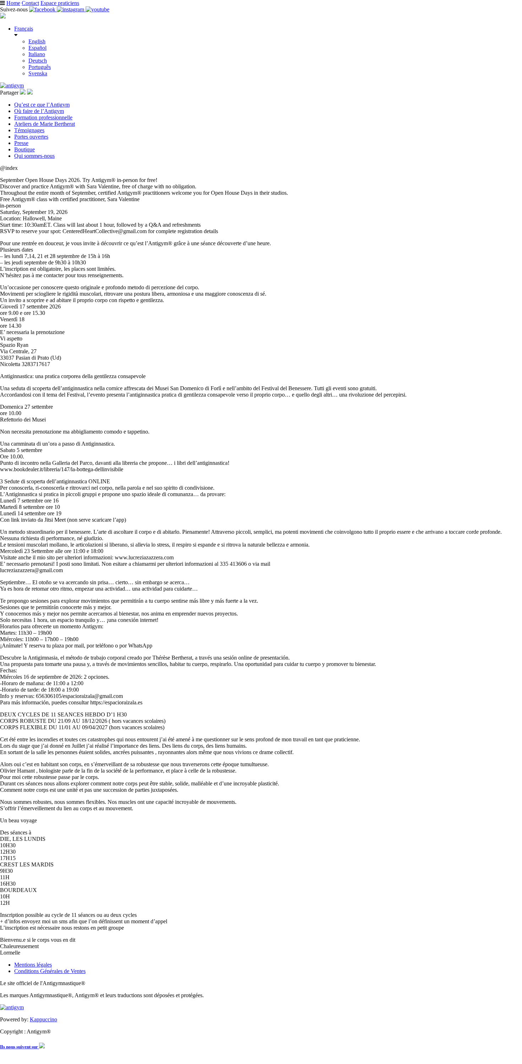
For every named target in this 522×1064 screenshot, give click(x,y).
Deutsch (37, 61)
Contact (30, 3)
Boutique (24, 149)
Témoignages (29, 130)
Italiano (36, 54)
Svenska (37, 73)
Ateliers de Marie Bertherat (44, 124)
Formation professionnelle (43, 117)
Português (39, 67)
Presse (21, 143)
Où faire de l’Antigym (39, 111)
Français (23, 29)
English (36, 41)
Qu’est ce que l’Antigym (42, 105)
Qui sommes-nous (34, 156)
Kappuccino (43, 1019)
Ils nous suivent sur (19, 1046)
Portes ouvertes (31, 137)
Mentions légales (33, 965)
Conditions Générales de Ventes (50, 971)
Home (13, 3)
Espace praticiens (59, 3)
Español (37, 48)
